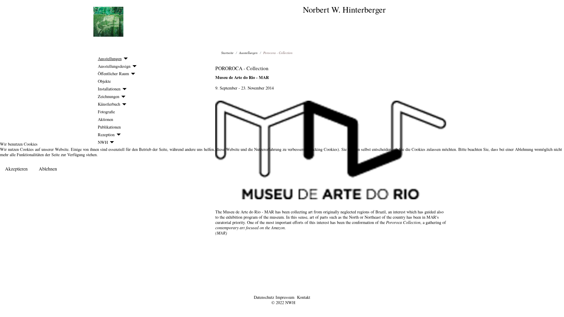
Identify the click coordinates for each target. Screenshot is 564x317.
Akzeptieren (16, 169)
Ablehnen (48, 169)
